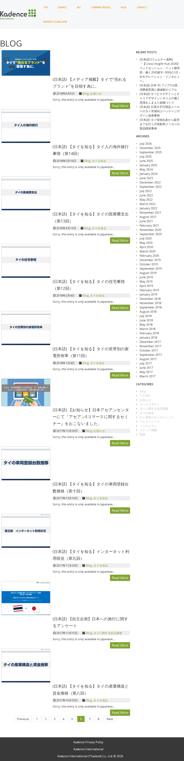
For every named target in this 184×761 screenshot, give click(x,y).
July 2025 (146, 157)
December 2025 (150, 148)
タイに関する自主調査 (107, 633)
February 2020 (149, 256)
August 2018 (148, 312)
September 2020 (151, 234)
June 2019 (146, 277)
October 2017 (149, 350)
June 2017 (146, 368)
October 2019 (149, 264)
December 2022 (150, 182)
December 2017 (150, 342)
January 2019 (148, 294)
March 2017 (147, 376)
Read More (120, 106)
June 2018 (146, 320)
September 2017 (151, 355)
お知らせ (96, 94)
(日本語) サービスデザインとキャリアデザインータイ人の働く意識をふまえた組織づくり (160, 98)
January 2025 (148, 165)
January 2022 (148, 208)
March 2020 (147, 251)
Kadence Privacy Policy (88, 742)
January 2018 (148, 337)
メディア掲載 (148, 430)
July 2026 (146, 144)
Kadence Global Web (55, 21)
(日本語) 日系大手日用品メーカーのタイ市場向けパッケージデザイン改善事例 (160, 111)
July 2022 (146, 191)
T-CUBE (145, 396)
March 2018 (147, 329)
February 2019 (149, 290)
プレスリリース (150, 421)
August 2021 (148, 217)
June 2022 (146, 195)
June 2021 (146, 221)
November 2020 (150, 230)
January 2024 (148, 174)
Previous (23, 719)
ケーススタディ (150, 404)
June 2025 (146, 161)
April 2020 (146, 247)
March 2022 (147, 204)
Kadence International (88, 749)
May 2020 (146, 243)
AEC (79, 7)
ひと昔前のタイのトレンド (157, 417)
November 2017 (150, 346)
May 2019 (146, 281)
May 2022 (146, 200)
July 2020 (146, 238)
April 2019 (146, 286)
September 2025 (151, 152)
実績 (142, 434)
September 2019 (151, 269)
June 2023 (146, 178)
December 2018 (150, 299)
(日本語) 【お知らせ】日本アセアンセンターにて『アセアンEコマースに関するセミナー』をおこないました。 (91, 416)
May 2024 (146, 169)
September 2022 (151, 187)
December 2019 (150, 260)
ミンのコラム (148, 426)
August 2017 (148, 359)
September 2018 (151, 307)
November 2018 (150, 303)
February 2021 (149, 225)
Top (45, 7)
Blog (123, 7)
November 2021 (150, 213)
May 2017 (146, 372)
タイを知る (99, 161)
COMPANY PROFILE (101, 7)
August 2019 (148, 273)
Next (110, 719)
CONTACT (142, 7)
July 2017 (146, 363)
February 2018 (149, 333)
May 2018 (146, 325)
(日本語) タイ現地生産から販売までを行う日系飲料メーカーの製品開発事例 (160, 124)
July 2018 (146, 316)
